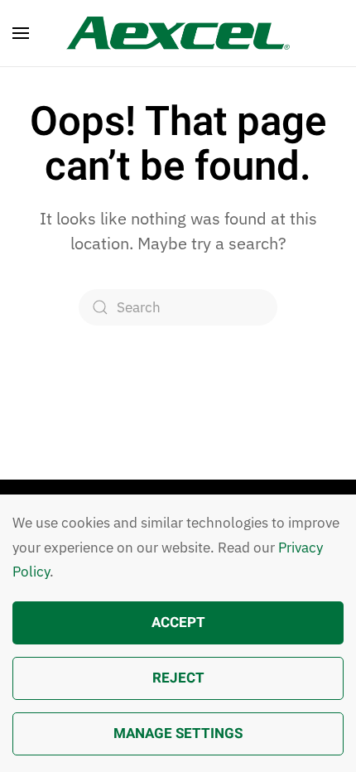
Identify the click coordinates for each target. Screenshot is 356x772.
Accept (178, 622)
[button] (20, 33)
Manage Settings (178, 733)
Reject (178, 678)
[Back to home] (178, 33)
